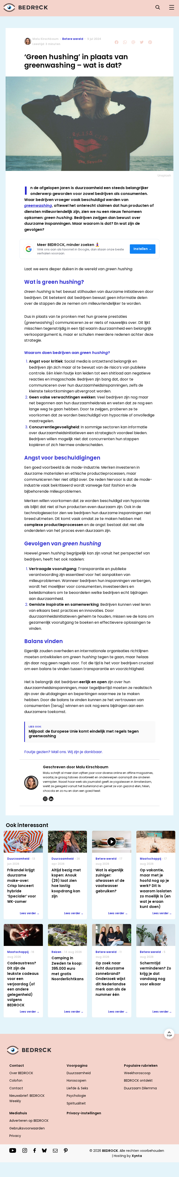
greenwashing (38, 205)
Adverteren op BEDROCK (28, 1120)
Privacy (15, 1135)
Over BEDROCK (21, 1073)
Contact (16, 1088)
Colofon (15, 1080)
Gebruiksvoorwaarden (27, 1128)
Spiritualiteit (76, 1103)
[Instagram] (45, 799)
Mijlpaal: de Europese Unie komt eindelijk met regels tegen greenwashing (84, 733)
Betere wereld (72, 39)
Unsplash (164, 175)
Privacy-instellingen (84, 1113)
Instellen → (143, 249)
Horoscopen (76, 1080)
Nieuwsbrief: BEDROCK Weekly (27, 1098)
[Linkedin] (51, 799)
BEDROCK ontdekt (138, 1080)
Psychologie (76, 1095)
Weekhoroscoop (137, 1073)
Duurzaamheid (79, 1073)
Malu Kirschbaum (45, 39)
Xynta (137, 1155)
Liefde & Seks (77, 1088)
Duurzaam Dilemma (140, 1088)
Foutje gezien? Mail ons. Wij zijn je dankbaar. (63, 752)
